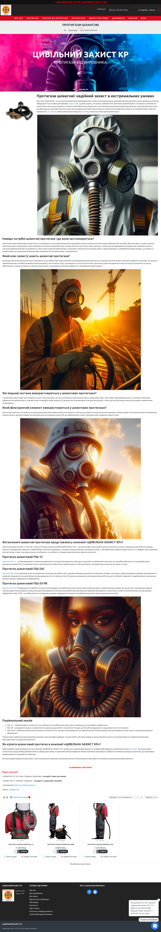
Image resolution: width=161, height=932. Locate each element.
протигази (72, 30)
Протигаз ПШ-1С (9, 561)
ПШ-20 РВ (83, 112)
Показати (149, 797)
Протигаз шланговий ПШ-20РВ (60, 844)
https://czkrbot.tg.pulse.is (25, 785)
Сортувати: (113, 797)
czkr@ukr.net (13, 790)
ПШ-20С (54, 112)
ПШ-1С (47, 112)
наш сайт (133, 749)
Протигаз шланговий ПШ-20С (100, 844)
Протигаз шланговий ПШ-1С (20, 844)
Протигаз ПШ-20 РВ (10, 588)
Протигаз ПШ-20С (9, 573)
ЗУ (18, 840)
